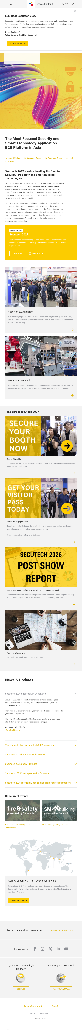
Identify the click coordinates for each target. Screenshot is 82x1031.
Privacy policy (43, 1013)
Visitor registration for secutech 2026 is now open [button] (30, 745)
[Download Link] (11, 730)
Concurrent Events (34, 158)
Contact (21, 989)
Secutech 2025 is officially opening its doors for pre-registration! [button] (38, 782)
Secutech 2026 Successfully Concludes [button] (25, 693)
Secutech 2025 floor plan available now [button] (25, 754)
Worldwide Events (55, 158)
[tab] (41, 693)
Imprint (32, 1013)
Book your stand (17, 43)
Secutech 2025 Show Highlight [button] (21, 764)
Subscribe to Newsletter (61, 930)
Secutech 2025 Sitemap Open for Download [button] (27, 773)
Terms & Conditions (32, 1006)
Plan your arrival (61, 989)
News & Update (14, 158)
